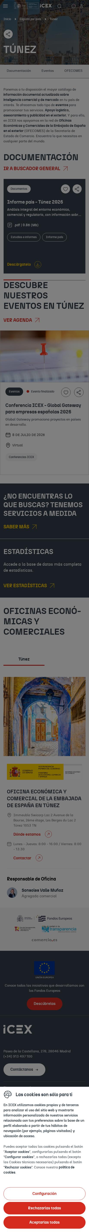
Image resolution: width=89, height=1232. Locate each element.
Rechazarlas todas (44, 1208)
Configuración (44, 1194)
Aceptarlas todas (44, 1222)
